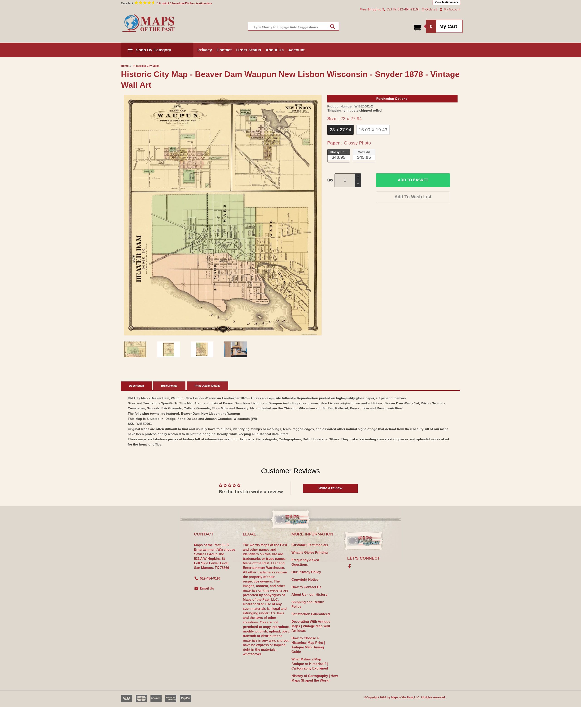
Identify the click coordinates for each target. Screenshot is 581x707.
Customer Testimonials (309, 545)
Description (136, 385)
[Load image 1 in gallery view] (135, 349)
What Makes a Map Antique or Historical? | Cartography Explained (309, 663)
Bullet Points (169, 385)
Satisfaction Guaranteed (310, 614)
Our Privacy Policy (306, 572)
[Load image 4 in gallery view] (235, 349)
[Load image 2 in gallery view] (168, 349)
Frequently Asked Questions (305, 562)
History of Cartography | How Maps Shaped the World (314, 678)
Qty (330, 180)
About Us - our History (309, 594)
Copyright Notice (304, 579)
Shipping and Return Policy (307, 604)
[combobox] (293, 26)
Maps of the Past (402, 697)
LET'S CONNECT (363, 558)
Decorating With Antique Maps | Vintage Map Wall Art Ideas (310, 626)
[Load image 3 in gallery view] (202, 349)
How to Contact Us (306, 587)
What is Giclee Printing (309, 552)
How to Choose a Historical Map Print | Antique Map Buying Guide (308, 645)
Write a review (330, 488)
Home (125, 65)
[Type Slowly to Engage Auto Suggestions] (332, 26)
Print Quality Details (207, 385)
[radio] (340, 130)
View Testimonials (446, 2)
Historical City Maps (146, 65)
